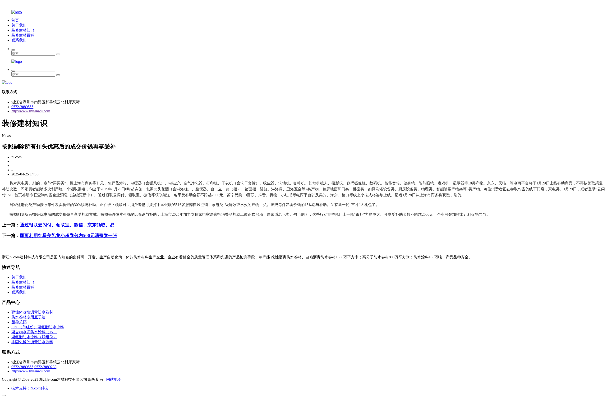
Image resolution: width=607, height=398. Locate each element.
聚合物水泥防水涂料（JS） (34, 332)
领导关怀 (19, 322)
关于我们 (19, 25)
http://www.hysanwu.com (30, 111)
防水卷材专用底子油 (28, 317)
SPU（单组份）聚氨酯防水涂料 (37, 327)
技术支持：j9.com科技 (29, 388)
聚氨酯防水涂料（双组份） (34, 337)
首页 (15, 20)
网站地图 (113, 379)
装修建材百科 (22, 35)
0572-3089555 (22, 107)
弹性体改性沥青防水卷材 (32, 312)
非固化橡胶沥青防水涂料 (32, 342)
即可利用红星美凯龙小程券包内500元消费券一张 (68, 235)
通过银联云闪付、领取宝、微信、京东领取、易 (67, 224)
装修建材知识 (22, 30)
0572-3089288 (45, 367)
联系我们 (19, 40)
